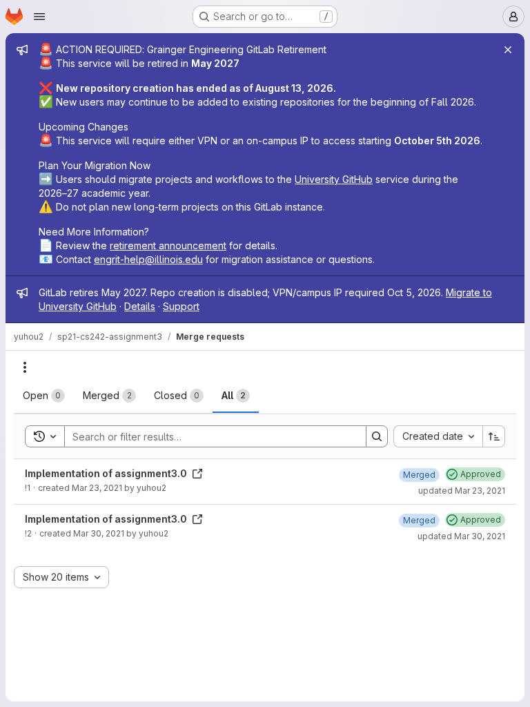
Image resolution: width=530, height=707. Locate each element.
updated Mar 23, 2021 (461, 490)
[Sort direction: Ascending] (494, 436)
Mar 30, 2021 (98, 533)
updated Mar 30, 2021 (461, 536)
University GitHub (334, 179)
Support (181, 306)
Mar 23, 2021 (97, 488)
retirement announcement (168, 245)
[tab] (44, 395)
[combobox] (437, 436)
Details (139, 306)
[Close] (508, 49)
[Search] (377, 436)
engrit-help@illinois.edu (148, 259)
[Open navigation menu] (39, 17)
